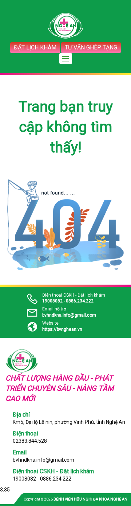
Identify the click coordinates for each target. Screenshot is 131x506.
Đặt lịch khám (35, 47)
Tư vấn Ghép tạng (91, 47)
